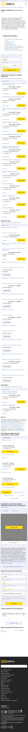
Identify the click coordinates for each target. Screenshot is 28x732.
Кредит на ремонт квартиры (10, 122)
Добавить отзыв (14, 623)
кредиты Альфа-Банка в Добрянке (13, 561)
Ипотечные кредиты (11, 44)
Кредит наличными (7, 183)
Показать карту (14, 527)
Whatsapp (3, 711)
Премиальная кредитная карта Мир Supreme (11, 359)
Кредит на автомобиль (8, 405)
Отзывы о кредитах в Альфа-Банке (14, 50)
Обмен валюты (4, 686)
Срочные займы (14, 498)
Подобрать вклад (5, 690)
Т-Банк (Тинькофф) (19, 630)
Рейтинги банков (5, 673)
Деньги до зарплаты (8, 208)
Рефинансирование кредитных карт (12, 134)
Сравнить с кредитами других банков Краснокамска (12, 78)
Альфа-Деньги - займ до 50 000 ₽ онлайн (13, 96)
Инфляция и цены (5, 688)
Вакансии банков (5, 698)
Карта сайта (4, 697)
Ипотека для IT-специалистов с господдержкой (12, 425)
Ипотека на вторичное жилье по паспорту (13, 424)
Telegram (18, 710)
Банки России (4, 671)
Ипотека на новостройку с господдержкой (13, 421)
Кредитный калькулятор (12, 48)
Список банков (14, 7)
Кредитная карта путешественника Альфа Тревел (12, 299)
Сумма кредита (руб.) (6, 574)
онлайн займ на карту (6, 557)
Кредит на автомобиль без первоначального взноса (9, 392)
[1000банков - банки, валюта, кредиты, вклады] (11, 727)
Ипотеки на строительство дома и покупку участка (11, 423)
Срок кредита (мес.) (6, 579)
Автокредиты (9, 43)
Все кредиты (6, 492)
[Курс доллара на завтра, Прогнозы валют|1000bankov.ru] (5, 727)
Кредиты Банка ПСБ (6, 468)
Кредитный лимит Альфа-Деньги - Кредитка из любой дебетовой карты (13, 249)
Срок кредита (5, 62)
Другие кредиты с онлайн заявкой (14, 46)
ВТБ (2, 630)
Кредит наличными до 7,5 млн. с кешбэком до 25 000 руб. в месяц (14, 83)
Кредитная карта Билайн (7, 315)
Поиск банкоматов (5, 676)
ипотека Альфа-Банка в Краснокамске (15, 430)
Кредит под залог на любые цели (11, 159)
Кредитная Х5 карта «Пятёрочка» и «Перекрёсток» (12, 283)
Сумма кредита (5, 57)
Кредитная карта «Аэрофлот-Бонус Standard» (11, 345)
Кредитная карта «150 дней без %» (9, 232)
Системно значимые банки (7, 675)
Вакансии (20, 711)
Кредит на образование (8, 196)
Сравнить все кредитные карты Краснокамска (10, 222)
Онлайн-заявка (21, 93)
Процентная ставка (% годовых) (9, 585)
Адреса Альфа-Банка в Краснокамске (15, 47)
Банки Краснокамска (5, 7)
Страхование (4, 693)
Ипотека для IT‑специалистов (15, 427)
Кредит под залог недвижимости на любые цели (14, 109)
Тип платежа (4, 591)
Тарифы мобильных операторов (9, 700)
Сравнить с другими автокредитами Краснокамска (11, 386)
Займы (2, 683)
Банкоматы (15, 510)
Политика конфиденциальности (7, 722)
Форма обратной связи (13, 711)
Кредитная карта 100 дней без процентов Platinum (12, 375)
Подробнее (4, 240)
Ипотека (22, 495)
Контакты (3, 695)
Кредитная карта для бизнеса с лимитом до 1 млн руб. (13, 267)
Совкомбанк (4, 631)
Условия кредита (5, 93)
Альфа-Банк (20, 7)
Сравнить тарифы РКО (6, 692)
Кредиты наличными (19, 492)
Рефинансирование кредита (10, 171)
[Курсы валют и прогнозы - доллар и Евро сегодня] (2, 727)
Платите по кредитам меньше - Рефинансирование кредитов (11, 146)
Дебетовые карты (5, 685)
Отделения (6, 510)
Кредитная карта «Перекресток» (9, 331)
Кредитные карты (10, 42)
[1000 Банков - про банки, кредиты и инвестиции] (8, 727)
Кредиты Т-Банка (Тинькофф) (8, 454)
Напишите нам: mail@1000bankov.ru (8, 710)
